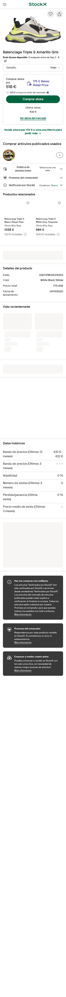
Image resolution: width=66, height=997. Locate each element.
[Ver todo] (59, 155)
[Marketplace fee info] (47, 92)
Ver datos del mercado (33, 118)
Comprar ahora (33, 99)
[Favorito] (50, 14)
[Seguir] (28, 203)
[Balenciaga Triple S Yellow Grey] (8, 155)
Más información (36, 614)
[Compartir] (59, 14)
